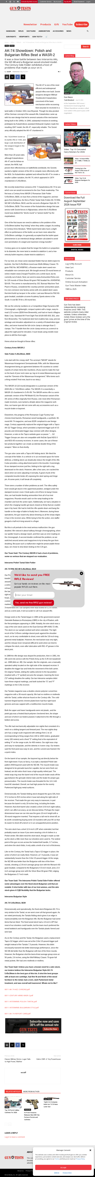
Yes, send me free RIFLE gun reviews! (33, 602)
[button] (32, 585)
